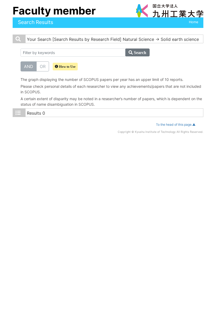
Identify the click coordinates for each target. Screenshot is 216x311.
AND (28, 66)
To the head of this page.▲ (175, 125)
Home (193, 22)
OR (43, 66)
